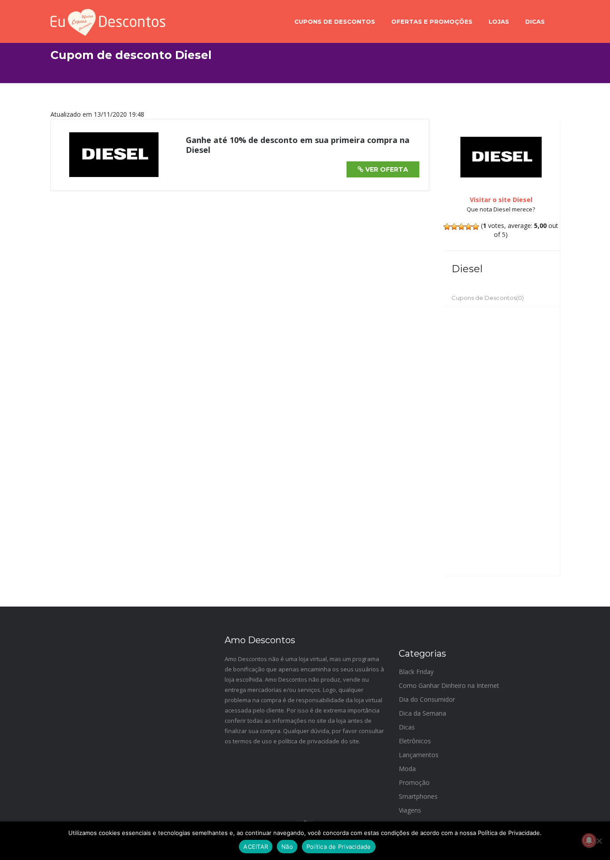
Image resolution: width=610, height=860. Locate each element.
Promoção (414, 782)
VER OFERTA (385, 169)
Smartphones (418, 796)
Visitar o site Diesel (501, 199)
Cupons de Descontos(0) (487, 297)
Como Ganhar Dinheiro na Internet (449, 685)
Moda (407, 768)
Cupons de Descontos (334, 21)
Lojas (499, 21)
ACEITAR (255, 846)
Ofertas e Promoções (431, 21)
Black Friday (416, 671)
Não (287, 846)
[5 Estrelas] (475, 226)
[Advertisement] (501, 441)
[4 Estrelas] (468, 226)
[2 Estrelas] (454, 226)
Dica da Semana (422, 713)
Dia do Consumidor (427, 699)
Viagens (410, 810)
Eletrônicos (415, 741)
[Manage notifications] (589, 840)
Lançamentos (419, 754)
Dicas (535, 21)
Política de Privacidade (338, 846)
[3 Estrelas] (461, 226)
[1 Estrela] (447, 226)
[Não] (598, 840)
